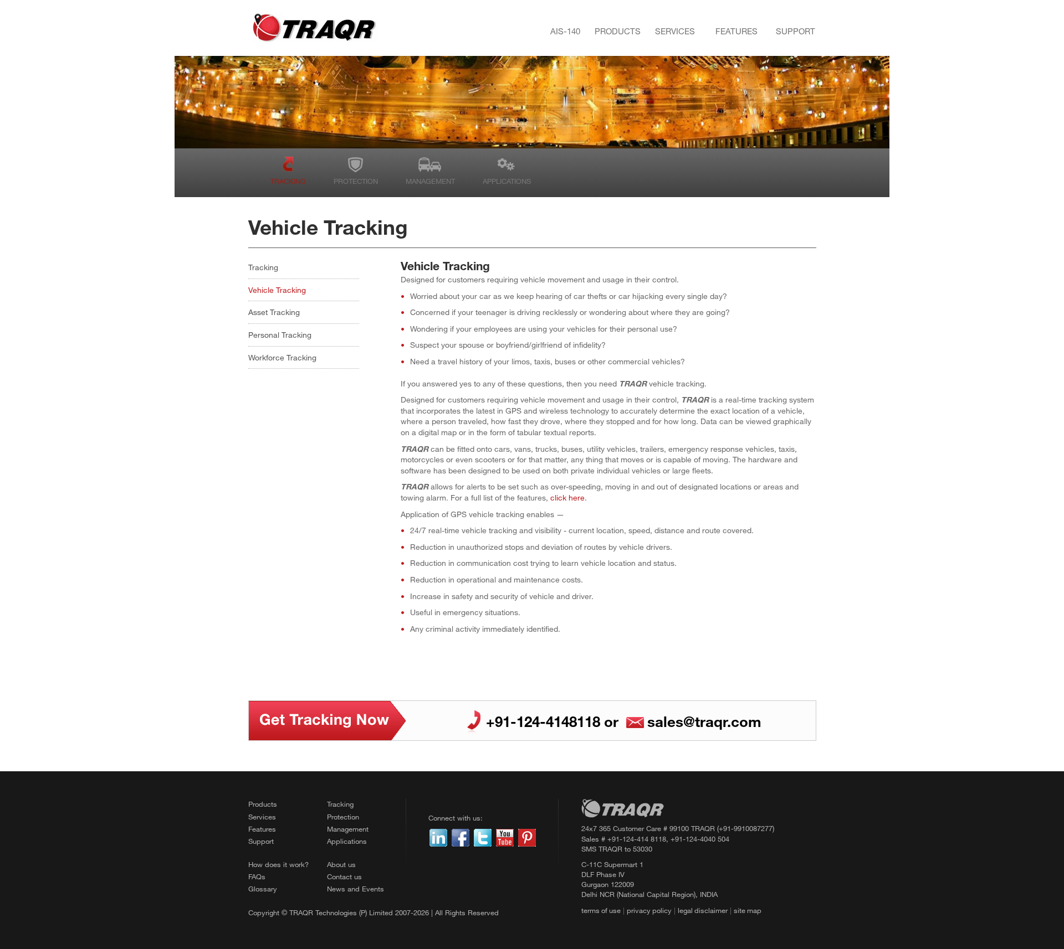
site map (747, 910)
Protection (356, 181)
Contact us (344, 876)
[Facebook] (460, 836)
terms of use (601, 910)
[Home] (314, 28)
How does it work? (278, 864)
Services (675, 31)
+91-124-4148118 (543, 721)
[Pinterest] (526, 836)
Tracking (288, 181)
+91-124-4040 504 (700, 838)
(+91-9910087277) (745, 828)
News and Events (355, 888)
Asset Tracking (274, 312)
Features (736, 31)
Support (795, 31)
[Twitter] (483, 836)
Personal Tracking (279, 334)
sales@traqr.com (704, 721)
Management (430, 181)
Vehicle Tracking (277, 290)
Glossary (262, 888)
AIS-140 (565, 31)
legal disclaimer (703, 910)
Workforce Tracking (282, 357)
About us (341, 864)
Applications (507, 181)
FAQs (256, 876)
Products (618, 31)
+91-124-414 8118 (636, 838)
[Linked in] (438, 836)
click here (567, 497)
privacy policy (649, 910)
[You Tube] (505, 836)
